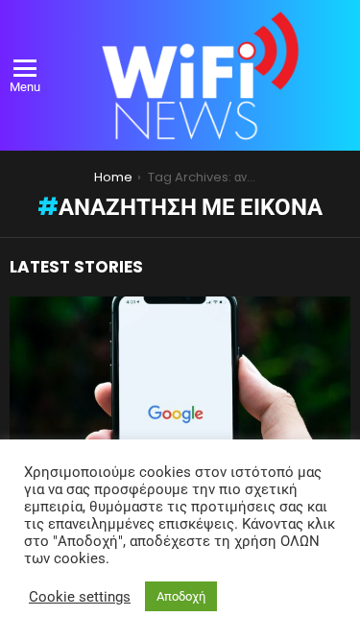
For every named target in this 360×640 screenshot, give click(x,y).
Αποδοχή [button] (180, 596)
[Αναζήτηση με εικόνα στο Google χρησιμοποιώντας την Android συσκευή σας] (180, 424)
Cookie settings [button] (80, 596)
